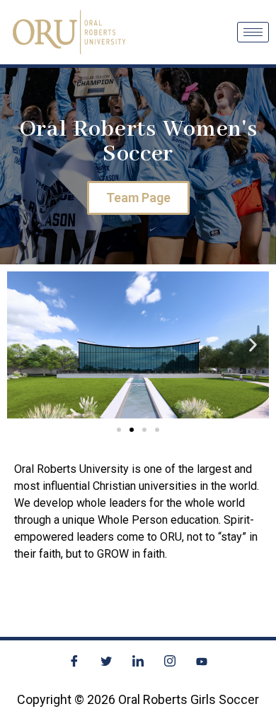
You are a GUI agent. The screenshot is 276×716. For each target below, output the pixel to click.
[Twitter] (106, 661)
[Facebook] (74, 661)
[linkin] (138, 661)
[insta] (169, 661)
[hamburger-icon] (253, 32)
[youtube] (201, 661)
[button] (23, 345)
